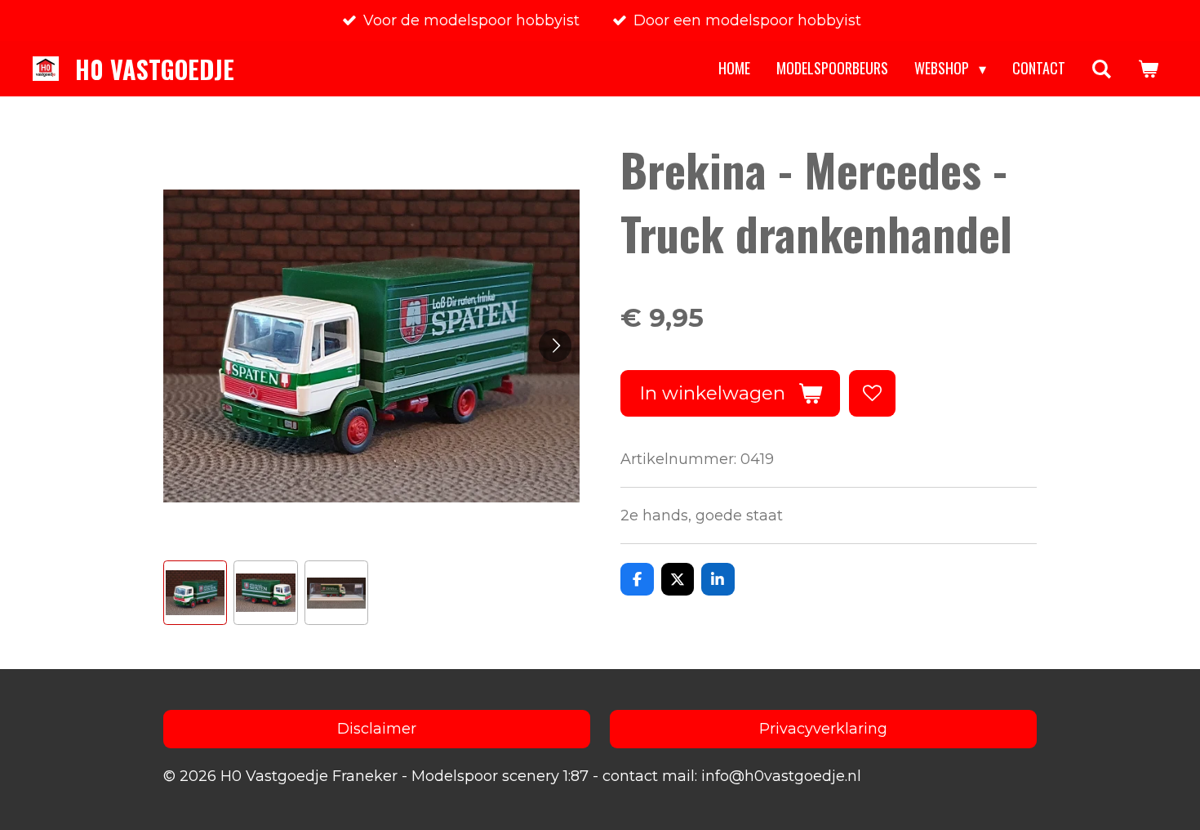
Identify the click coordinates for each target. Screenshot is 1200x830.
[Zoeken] (1101, 68)
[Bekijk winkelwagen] (1148, 68)
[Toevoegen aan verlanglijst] (872, 393)
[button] (195, 592)
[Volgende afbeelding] (555, 345)
